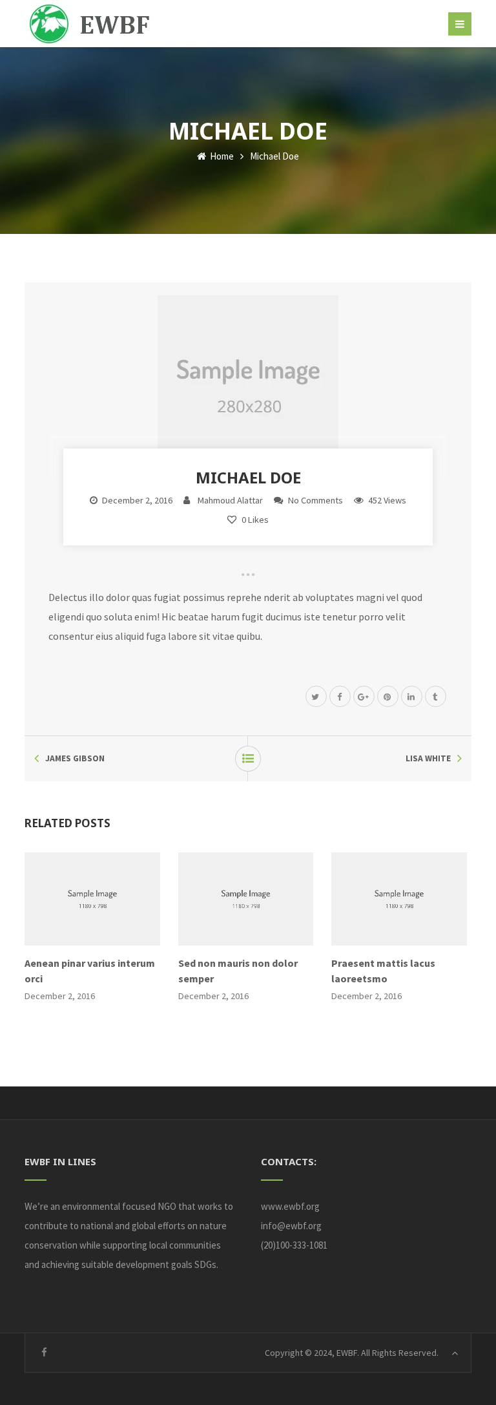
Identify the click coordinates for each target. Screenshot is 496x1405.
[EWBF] (97, 23)
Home (221, 156)
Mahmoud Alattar (230, 500)
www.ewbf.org (290, 1206)
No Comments (315, 500)
